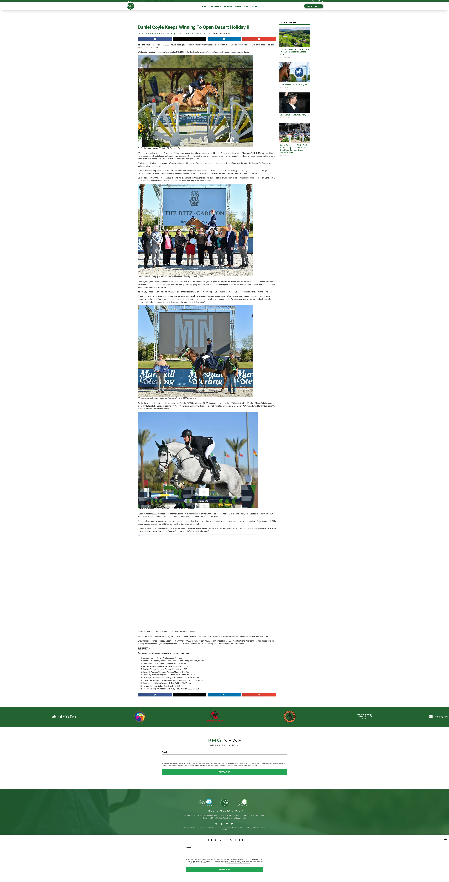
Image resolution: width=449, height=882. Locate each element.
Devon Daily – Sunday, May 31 (293, 84)
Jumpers (174, 33)
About (204, 6)
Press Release (192, 33)
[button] (155, 39)
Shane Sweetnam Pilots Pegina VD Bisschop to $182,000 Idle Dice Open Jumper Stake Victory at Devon (294, 148)
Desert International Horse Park (153, 33)
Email (164, 752)
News (238, 6)
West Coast (205, 33)
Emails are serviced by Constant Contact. (245, 765)
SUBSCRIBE (224, 772)
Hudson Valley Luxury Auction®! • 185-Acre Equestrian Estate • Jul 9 (294, 51)
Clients (228, 6)
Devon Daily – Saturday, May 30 (294, 115)
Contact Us (250, 6)
